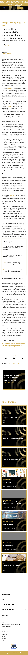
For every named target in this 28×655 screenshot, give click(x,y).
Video (3, 622)
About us (4, 617)
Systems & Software (6, 53)
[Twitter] (22, 358)
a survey (12, 195)
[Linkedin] (14, 358)
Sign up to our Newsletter (14, 653)
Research (8, 106)
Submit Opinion (5, 620)
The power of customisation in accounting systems (12, 255)
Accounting (12, 363)
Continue (18, 4)
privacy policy (11, 4)
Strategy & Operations (14, 609)
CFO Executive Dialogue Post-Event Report (12, 624)
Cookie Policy (5, 631)
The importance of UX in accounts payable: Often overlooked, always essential (13, 247)
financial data (15, 365)
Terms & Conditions (6, 626)
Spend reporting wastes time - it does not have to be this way (13, 270)
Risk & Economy (14, 594)
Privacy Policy (5, 629)
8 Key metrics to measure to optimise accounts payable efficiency (13, 263)
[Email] (6, 358)
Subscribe (20, 7)
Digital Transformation (14, 604)
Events (4, 599)
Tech (3, 55)
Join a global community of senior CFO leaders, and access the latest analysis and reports (14, 380)
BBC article (9, 88)
